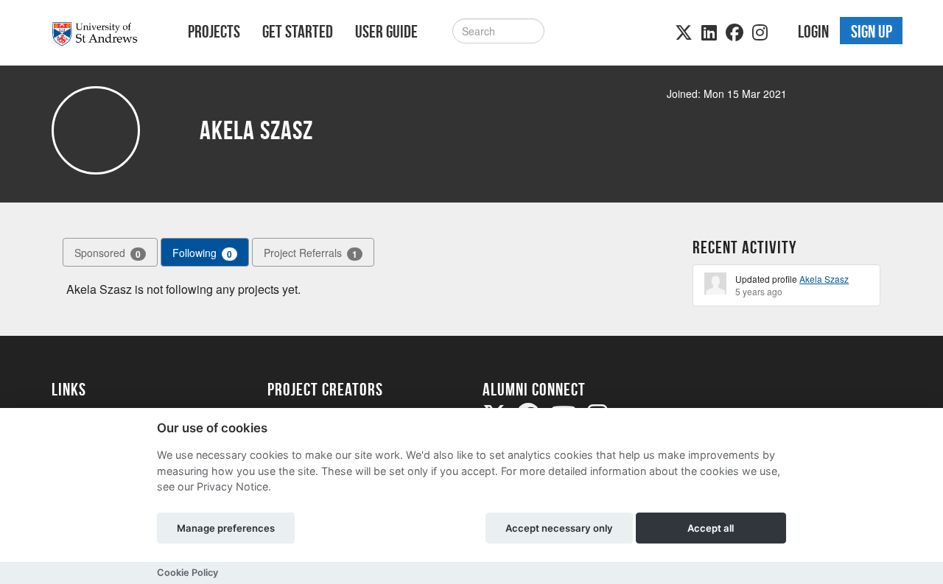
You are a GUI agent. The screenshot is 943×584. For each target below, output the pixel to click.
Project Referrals (310, 253)
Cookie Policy (187, 572)
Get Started (297, 31)
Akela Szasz (824, 278)
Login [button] (813, 31)
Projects (214, 31)
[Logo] (101, 34)
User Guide (386, 31)
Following (202, 253)
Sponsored (107, 253)
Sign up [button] (871, 31)
